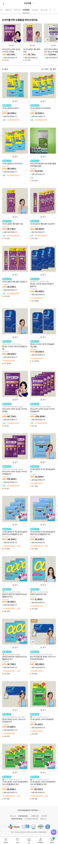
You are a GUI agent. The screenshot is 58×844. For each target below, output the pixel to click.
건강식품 (27, 3)
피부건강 (17, 10)
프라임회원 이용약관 (31, 819)
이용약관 (44, 816)
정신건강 (43, 10)
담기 (12, 45)
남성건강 (35, 10)
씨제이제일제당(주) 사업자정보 (27, 810)
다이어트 (26, 10)
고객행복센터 (34, 816)
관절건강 (8, 10)
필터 (54, 69)
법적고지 (43, 819)
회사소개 (13, 816)
